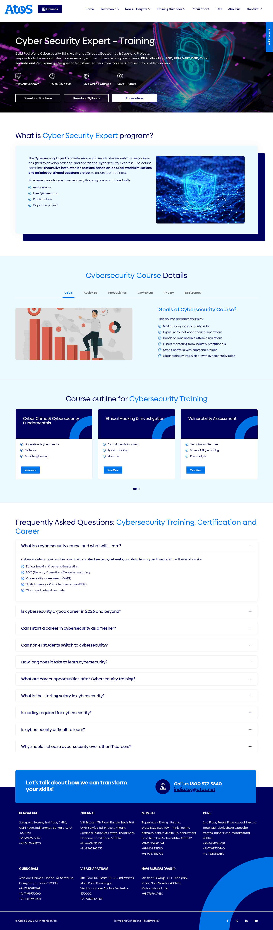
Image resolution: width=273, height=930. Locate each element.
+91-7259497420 (30, 843)
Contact (253, 9)
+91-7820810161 (213, 853)
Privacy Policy (151, 921)
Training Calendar (169, 9)
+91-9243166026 (30, 838)
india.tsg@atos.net (194, 789)
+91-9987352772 (152, 853)
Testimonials (109, 9)
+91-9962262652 (91, 848)
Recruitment (200, 9)
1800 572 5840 (205, 784)
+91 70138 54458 (91, 899)
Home (89, 9)
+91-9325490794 (153, 843)
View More (30, 470)
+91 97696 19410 (152, 893)
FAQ (219, 9)
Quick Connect (269, 37)
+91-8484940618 (214, 843)
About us (234, 9)
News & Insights (136, 9)
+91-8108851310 (152, 848)
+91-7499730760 (91, 843)
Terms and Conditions (127, 921)
